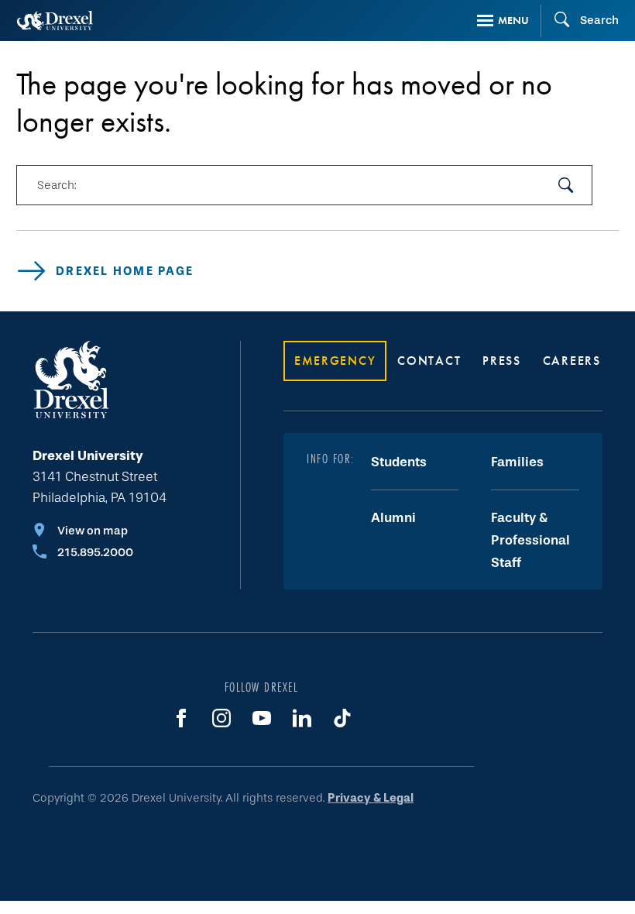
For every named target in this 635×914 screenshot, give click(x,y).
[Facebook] (181, 718)
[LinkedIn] (302, 718)
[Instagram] (221, 718)
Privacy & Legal (371, 798)
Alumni (393, 518)
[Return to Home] (55, 20)
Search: (56, 185)
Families (517, 462)
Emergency (335, 360)
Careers (572, 360)
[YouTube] (262, 718)
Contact (429, 360)
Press (501, 360)
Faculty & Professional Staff (530, 541)
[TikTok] (342, 718)
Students (399, 462)
